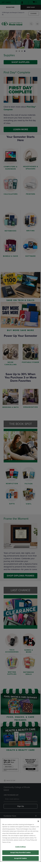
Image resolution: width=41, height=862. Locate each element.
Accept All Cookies (20, 858)
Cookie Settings (20, 847)
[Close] (38, 821)
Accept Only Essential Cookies (20, 852)
